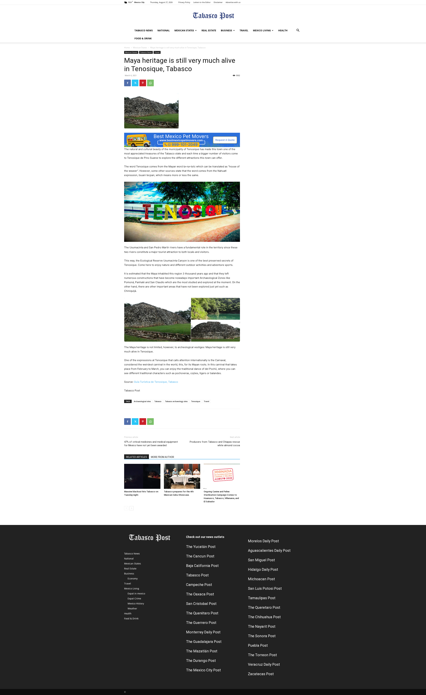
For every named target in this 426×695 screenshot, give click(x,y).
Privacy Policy (184, 2)
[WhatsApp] (150, 83)
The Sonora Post (262, 636)
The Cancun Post (200, 556)
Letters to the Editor (202, 2)
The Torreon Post (262, 655)
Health (283, 30)
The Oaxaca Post (200, 594)
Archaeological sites (142, 401)
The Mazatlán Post (201, 651)
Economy (133, 578)
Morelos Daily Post (263, 541)
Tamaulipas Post (261, 598)
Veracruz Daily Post (264, 664)
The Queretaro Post (264, 607)
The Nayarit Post (261, 626)
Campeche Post (199, 585)
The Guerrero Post (201, 623)
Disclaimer (218, 2)
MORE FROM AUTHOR (162, 457)
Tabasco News (143, 30)
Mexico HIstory (136, 603)
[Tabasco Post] (213, 16)
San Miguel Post (261, 560)
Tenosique (195, 401)
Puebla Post (258, 645)
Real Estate (209, 30)
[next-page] (131, 508)
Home (127, 47)
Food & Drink (143, 38)
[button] (298, 30)
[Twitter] (135, 83)
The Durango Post (201, 661)
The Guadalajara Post (203, 642)
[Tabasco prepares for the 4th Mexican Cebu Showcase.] (182, 476)
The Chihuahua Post (264, 617)
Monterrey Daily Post (203, 632)
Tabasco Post (197, 575)
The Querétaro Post (202, 613)
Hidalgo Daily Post (263, 569)
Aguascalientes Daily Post (269, 550)
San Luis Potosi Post (265, 588)
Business (226, 30)
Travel (244, 30)
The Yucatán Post (200, 547)
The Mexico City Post (203, 670)
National (163, 30)
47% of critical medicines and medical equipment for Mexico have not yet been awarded (151, 443)
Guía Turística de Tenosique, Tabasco (156, 381)
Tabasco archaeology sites (176, 401)
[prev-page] (126, 508)
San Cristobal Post (201, 604)
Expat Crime (134, 598)
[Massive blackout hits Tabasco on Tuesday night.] (142, 476)
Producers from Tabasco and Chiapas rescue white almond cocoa (215, 443)
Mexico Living (262, 30)
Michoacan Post (261, 579)
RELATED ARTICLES (136, 457)
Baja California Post (202, 566)
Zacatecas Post (261, 674)
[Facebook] (127, 83)
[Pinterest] (142, 83)
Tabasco (157, 401)
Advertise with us (233, 2)
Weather (132, 608)
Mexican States (184, 30)
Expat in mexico (136, 593)
